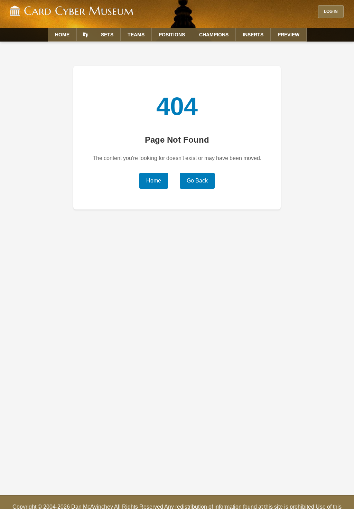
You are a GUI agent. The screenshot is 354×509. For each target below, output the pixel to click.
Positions (172, 34)
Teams (136, 34)
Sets (107, 34)
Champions (214, 34)
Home (62, 34)
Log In (331, 11)
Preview (288, 34)
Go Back (197, 181)
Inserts (253, 34)
